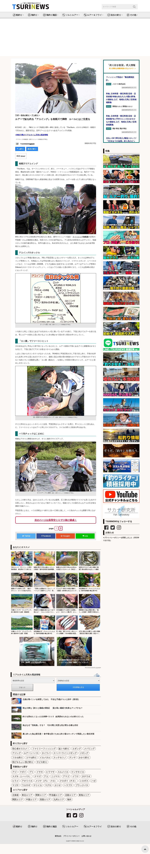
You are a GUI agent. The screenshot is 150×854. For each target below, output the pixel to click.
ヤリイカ (37, 785)
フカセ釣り (17, 757)
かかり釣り (84, 757)
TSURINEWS (73, 840)
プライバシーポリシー (71, 836)
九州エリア (58, 799)
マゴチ (15, 785)
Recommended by (90, 667)
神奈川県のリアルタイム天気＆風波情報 (32, 135)
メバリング (89, 748)
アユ (46, 776)
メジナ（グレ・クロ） (46, 781)
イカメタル (45, 757)
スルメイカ (63, 772)
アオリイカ (27, 781)
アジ (14, 772)
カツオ (57, 785)
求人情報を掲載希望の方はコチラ (121, 68)
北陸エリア (70, 795)
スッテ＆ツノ (59, 757)
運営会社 (58, 836)
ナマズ (37, 776)
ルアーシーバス (31, 753)
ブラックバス (82, 785)
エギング (76, 748)
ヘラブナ (68, 785)
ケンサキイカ (77, 772)
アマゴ (66, 776)
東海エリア (84, 795)
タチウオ (86, 776)
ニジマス (55, 776)
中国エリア (31, 799)
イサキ (40, 772)
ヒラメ (15, 781)
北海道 (15, 795)
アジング (16, 753)
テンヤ (72, 757)
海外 (69, 799)
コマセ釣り (31, 757)
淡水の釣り (32, 149)
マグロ (48, 785)
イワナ (75, 776)
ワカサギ (26, 785)
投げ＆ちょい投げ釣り (22, 762)
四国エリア (45, 799)
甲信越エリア (55, 795)
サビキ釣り (42, 762)
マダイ (23, 772)
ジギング (84, 753)
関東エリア (41, 795)
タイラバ (46, 753)
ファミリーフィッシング (44, 748)
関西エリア (17, 799)
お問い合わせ (86, 836)
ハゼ (93, 781)
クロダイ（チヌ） (68, 781)
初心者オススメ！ (20, 748)
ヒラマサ (50, 772)
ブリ (31, 772)
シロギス (84, 781)
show (23, 156)
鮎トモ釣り (64, 748)
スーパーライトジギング (65, 753)
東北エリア (27, 795)
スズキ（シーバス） (21, 776)
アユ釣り (20, 149)
